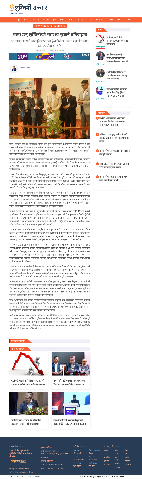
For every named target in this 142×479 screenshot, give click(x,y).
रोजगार (71, 20)
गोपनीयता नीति (26, 476)
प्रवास (80, 20)
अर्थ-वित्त (46, 20)
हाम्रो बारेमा (14, 476)
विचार (119, 20)
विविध (128, 20)
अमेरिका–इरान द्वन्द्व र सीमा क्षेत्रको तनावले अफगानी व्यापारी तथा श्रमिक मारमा (114, 138)
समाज (26, 20)
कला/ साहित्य (101, 20)
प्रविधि (62, 20)
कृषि (54, 20)
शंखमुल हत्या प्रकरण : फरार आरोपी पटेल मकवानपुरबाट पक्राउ (114, 165)
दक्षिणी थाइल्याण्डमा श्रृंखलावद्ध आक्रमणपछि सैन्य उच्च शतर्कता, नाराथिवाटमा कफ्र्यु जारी (112, 121)
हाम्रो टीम (37, 476)
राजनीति (36, 20)
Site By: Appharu (118, 476)
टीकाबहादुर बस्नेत (25, 67)
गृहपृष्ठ (17, 20)
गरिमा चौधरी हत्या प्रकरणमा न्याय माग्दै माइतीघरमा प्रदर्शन (113, 178)
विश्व (111, 20)
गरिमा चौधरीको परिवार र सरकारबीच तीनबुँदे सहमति (114, 152)
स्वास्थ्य (89, 20)
